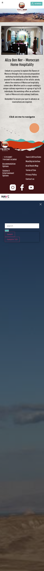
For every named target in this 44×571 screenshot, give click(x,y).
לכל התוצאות (12, 239)
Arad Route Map (32, 165)
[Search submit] (7, 231)
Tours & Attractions (33, 157)
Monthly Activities (33, 161)
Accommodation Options (9, 165)
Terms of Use (31, 170)
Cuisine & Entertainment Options (8, 173)
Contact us (30, 179)
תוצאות (10, 234)
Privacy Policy (31, 174)
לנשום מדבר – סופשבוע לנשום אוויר (9, 158)
